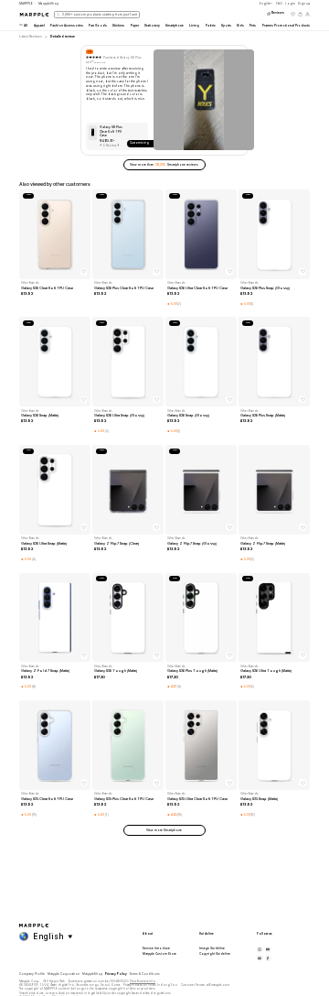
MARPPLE (26, 3)
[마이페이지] (307, 14)
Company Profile (32, 974)
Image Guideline (212, 948)
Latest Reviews (30, 36)
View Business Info (142, 981)
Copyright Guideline (214, 954)
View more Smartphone (164, 830)
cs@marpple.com (218, 985)
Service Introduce (156, 948)
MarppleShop (92, 974)
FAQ (279, 3)
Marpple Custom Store (159, 954)
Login (290, 3)
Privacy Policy (116, 974)
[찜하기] (84, 272)
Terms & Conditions (145, 974)
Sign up (304, 3)
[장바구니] (300, 14)
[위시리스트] (293, 14)
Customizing (139, 143)
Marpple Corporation (64, 974)
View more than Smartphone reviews (164, 165)
